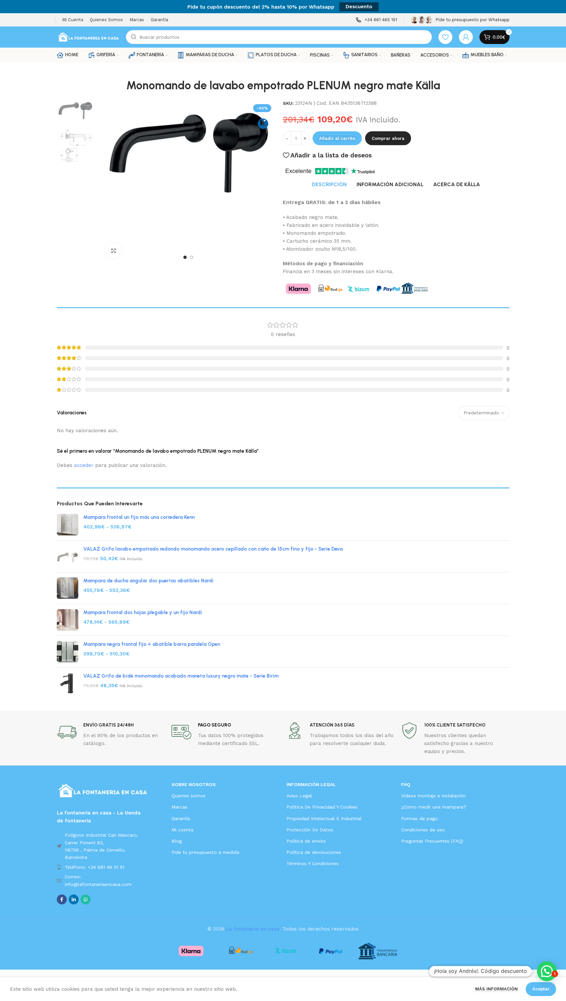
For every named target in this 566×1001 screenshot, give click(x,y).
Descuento (359, 7)
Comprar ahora (388, 138)
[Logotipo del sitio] (88, 37)
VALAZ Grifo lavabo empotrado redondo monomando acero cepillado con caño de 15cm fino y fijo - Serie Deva (213, 549)
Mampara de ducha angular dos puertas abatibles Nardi (148, 581)
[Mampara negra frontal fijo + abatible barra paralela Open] (67, 651)
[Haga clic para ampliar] (113, 250)
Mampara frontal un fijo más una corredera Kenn (139, 517)
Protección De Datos (309, 829)
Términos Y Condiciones (312, 863)
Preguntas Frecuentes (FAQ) (432, 841)
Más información (497, 988)
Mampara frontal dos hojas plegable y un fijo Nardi (142, 612)
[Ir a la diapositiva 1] (185, 257)
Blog (176, 841)
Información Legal (311, 784)
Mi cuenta (182, 829)
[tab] (329, 184)
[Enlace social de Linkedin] (74, 899)
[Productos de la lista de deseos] (445, 37)
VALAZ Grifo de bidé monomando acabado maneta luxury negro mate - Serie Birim (181, 676)
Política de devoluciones (313, 852)
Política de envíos (306, 841)
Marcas (179, 807)
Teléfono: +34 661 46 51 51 (94, 867)
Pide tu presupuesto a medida (205, 852)
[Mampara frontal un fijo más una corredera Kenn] (67, 524)
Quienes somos (188, 795)
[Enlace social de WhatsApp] (86, 899)
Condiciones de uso (423, 829)
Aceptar (540, 988)
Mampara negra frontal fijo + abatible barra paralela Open (151, 644)
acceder (84, 465)
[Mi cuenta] (466, 37)
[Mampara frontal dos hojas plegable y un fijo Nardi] (67, 620)
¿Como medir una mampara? (433, 807)
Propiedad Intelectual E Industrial (323, 818)
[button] (547, 971)
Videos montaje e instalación (433, 795)
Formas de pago (419, 818)
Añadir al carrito (337, 138)
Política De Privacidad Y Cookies (322, 807)
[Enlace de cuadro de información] (376, 20)
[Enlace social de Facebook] (62, 899)
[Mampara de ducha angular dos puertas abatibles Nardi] (67, 588)
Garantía (180, 818)
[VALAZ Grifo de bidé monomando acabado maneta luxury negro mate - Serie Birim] (67, 683)
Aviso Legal (299, 795)
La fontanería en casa (253, 929)
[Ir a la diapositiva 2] (191, 257)
